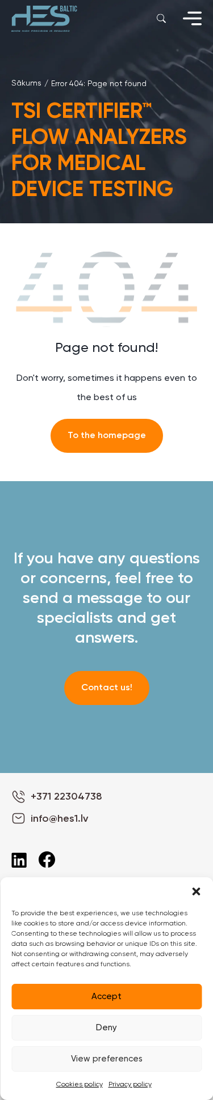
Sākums (26, 83)
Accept (106, 996)
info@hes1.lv (59, 819)
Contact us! (106, 688)
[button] (196, 891)
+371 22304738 (66, 797)
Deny (106, 1027)
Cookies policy (79, 1084)
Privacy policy (130, 1084)
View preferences (107, 1059)
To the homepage (107, 435)
